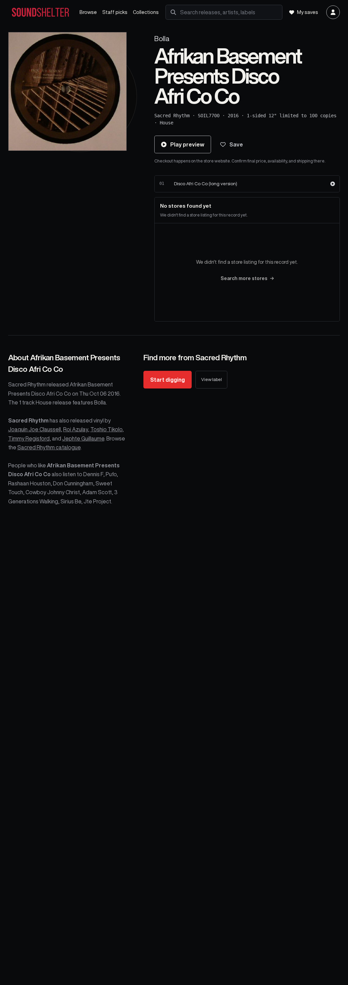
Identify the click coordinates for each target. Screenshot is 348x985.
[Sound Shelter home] (40, 12)
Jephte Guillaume (83, 438)
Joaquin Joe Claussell (34, 429)
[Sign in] (333, 12)
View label (211, 379)
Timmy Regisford (29, 438)
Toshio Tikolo (106, 429)
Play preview (187, 144)
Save (236, 144)
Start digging (167, 379)
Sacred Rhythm (172, 115)
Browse (88, 12)
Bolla (162, 38)
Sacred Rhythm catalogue (49, 447)
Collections (146, 12)
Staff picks (114, 12)
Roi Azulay (75, 429)
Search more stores (244, 278)
